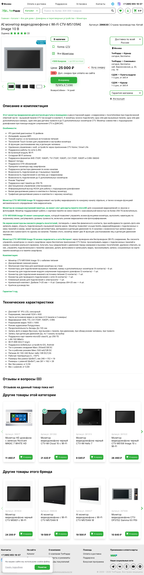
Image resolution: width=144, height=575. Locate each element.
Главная (5, 18)
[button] (11, 86)
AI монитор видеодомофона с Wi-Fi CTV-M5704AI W (89, 517)
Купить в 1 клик (64, 85)
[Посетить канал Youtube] (133, 566)
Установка (81, 4)
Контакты (100, 4)
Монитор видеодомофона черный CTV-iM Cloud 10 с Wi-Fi (54, 440)
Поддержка (61, 4)
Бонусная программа (93, 561)
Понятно (42, 567)
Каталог (15, 18)
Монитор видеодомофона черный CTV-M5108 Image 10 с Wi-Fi (125, 442)
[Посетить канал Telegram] (113, 566)
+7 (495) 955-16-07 (11, 555)
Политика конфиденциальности (57, 572)
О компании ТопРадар (59, 554)
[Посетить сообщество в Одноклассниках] (126, 566)
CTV (68, 46)
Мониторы (81, 18)
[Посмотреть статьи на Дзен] (140, 566)
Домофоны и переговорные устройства (55, 18)
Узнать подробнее (14, 567)
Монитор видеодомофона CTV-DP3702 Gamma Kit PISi (124, 517)
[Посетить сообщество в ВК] (120, 566)
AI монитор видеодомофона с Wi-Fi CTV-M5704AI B (54, 517)
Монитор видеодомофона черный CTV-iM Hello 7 (89, 440)
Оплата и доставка (36, 4)
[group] (23, 59)
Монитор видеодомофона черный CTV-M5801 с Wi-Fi (18, 517)
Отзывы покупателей (59, 561)
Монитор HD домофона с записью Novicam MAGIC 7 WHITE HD (18, 440)
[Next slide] (44, 86)
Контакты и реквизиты (59, 558)
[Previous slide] (3, 86)
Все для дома (27, 18)
